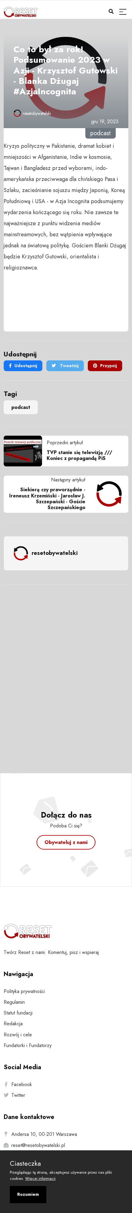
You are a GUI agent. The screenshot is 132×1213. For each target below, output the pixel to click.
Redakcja (13, 1023)
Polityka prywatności (24, 991)
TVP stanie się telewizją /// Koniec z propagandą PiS (79, 455)
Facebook (21, 1084)
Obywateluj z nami (66, 842)
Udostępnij (25, 366)
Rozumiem (28, 1194)
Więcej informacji (40, 1178)
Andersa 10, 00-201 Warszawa (44, 1134)
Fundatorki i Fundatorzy (28, 1045)
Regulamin (14, 1002)
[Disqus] (66, 671)
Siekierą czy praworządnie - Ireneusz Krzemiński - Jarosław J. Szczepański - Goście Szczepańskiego (47, 498)
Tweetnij (69, 366)
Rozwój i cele (18, 1034)
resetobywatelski (37, 113)
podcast (20, 407)
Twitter (18, 1095)
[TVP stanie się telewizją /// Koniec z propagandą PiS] (25, 451)
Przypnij (108, 366)
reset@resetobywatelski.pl (38, 1145)
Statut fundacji (18, 1012)
